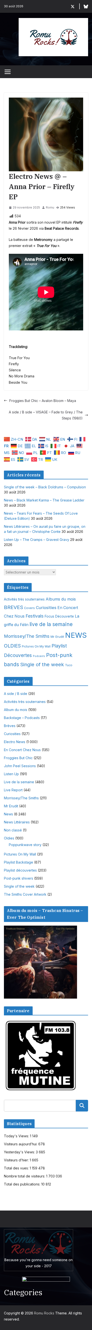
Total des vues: (17, 1168)
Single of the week (42, 664)
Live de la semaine (19, 782)
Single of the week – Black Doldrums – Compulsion (45, 487)
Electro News (14, 742)
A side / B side (15, 694)
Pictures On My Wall (36, 646)
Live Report (13, 790)
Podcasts (39, 656)
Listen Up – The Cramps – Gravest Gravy (36, 539)
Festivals (35, 616)
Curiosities (46, 607)
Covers (29, 608)
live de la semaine (51, 624)
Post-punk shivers (18, 878)
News (8, 814)
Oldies (9, 838)
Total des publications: (22, 1184)
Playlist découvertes (20, 870)
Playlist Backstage (18, 862)
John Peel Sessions (20, 766)
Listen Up (11, 774)
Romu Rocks (44, 1313)
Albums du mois (61, 599)
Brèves (9, 726)
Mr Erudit (57, 636)
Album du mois (15, 710)
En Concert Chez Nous (22, 750)
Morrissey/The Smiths (27, 636)
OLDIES (12, 646)
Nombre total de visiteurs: (25, 1176)
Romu (50, 207)
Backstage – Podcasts (22, 718)
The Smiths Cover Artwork (25, 894)
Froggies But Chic (18, 758)
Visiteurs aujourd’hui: (21, 1144)
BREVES (13, 607)
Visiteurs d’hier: (17, 1160)
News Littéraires (17, 822)
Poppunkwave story (25, 845)
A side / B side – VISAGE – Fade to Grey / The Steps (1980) (46, 415)
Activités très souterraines (24, 599)
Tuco (68, 665)
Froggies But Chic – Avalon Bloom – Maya (42, 401)
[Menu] (7, 71)
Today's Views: (17, 1136)
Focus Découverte (59, 616)
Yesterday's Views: (20, 1152)
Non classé (13, 830)
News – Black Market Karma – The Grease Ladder (44, 500)
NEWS (76, 635)
